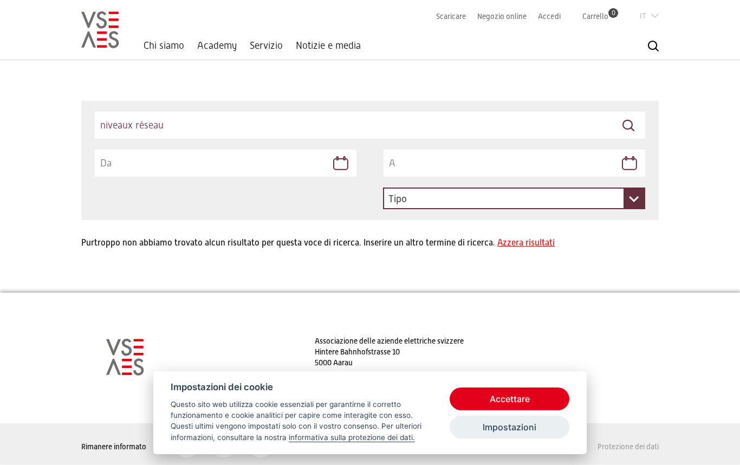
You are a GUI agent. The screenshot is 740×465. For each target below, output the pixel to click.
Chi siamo (164, 45)
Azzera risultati (526, 243)
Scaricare (451, 16)
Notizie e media (328, 45)
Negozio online (502, 16)
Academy (217, 45)
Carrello (598, 16)
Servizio (266, 45)
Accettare (510, 398)
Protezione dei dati (628, 446)
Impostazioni (509, 427)
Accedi (549, 16)
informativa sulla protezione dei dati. (352, 437)
